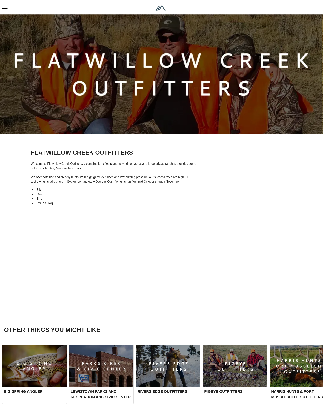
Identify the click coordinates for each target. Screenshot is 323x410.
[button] (5, 9)
